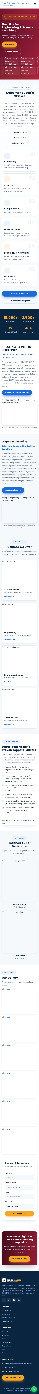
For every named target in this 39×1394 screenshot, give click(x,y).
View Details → (9, 597)
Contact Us (6, 1353)
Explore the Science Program (17, 392)
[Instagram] (14, 1300)
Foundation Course (8, 1318)
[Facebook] (4, 1300)
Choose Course (10, 1202)
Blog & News (6, 1346)
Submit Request (19, 1213)
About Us (5, 1332)
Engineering (6, 1314)
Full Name (8, 1173)
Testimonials (6, 1342)
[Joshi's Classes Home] (15, 4)
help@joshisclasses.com (13, 1371)
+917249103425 (10, 1367)
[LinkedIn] (19, 1300)
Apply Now (9, 44)
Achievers (5, 1339)
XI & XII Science (7, 1310)
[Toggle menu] (35, 4)
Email (7, 1192)
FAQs (4, 1349)
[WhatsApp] (34, 1389)
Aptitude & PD (7, 1321)
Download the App (19, 1259)
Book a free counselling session (19, 301)
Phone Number (10, 1183)
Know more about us (19, 293)
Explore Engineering (13, 490)
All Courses (5, 1335)
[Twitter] (9, 1300)
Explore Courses (11, 51)
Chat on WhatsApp (13, 1377)
